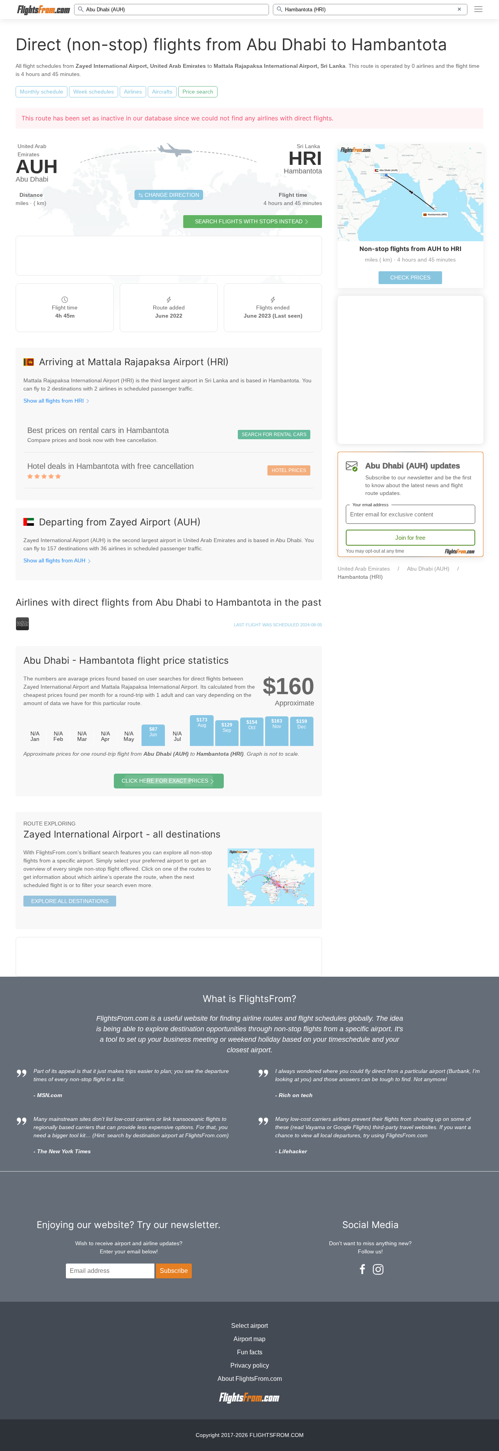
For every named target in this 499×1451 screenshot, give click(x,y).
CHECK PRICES (410, 277)
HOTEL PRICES (289, 470)
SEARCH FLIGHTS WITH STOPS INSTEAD (249, 221)
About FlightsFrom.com (250, 1378)
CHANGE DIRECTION (171, 195)
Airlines (133, 91)
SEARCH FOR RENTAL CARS (274, 434)
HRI (305, 158)
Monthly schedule (41, 91)
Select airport (249, 1325)
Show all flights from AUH (55, 560)
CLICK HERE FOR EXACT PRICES (165, 781)
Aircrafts (162, 91)
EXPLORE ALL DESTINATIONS (69, 901)
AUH (37, 166)
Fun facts (249, 1352)
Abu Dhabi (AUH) (428, 569)
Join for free (410, 537)
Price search (197, 91)
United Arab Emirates (364, 569)
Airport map (249, 1339)
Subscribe (174, 1270)
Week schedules (93, 91)
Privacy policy (249, 1365)
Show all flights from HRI (54, 401)
